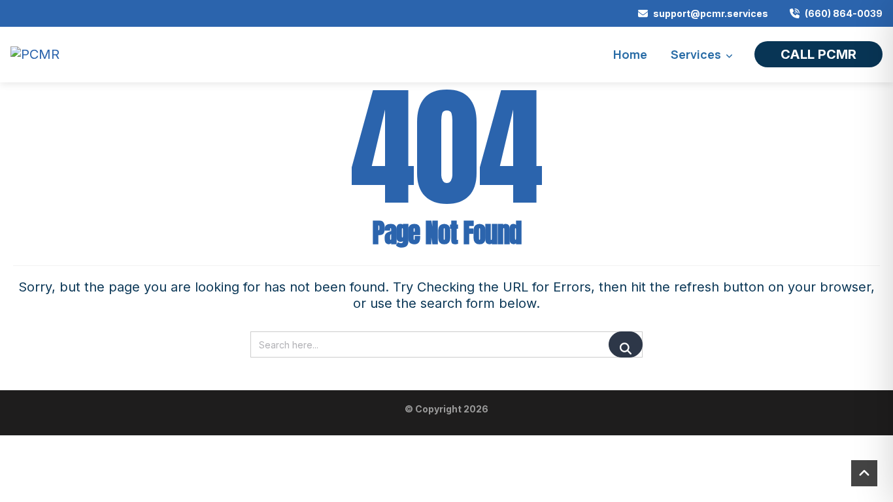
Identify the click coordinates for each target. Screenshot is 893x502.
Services (696, 54)
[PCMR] (34, 54)
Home (630, 54)
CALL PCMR (818, 54)
